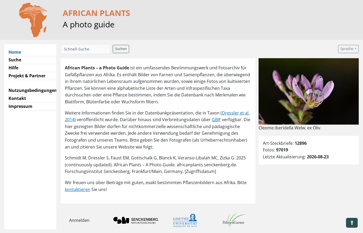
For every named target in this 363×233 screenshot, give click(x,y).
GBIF (216, 119)
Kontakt (17, 98)
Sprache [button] (347, 48)
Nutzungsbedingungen (33, 90)
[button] (352, 223)
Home (17, 52)
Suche (15, 60)
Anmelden (79, 220)
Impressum (20, 106)
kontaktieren (77, 189)
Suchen (121, 48)
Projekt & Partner (27, 76)
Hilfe (13, 68)
